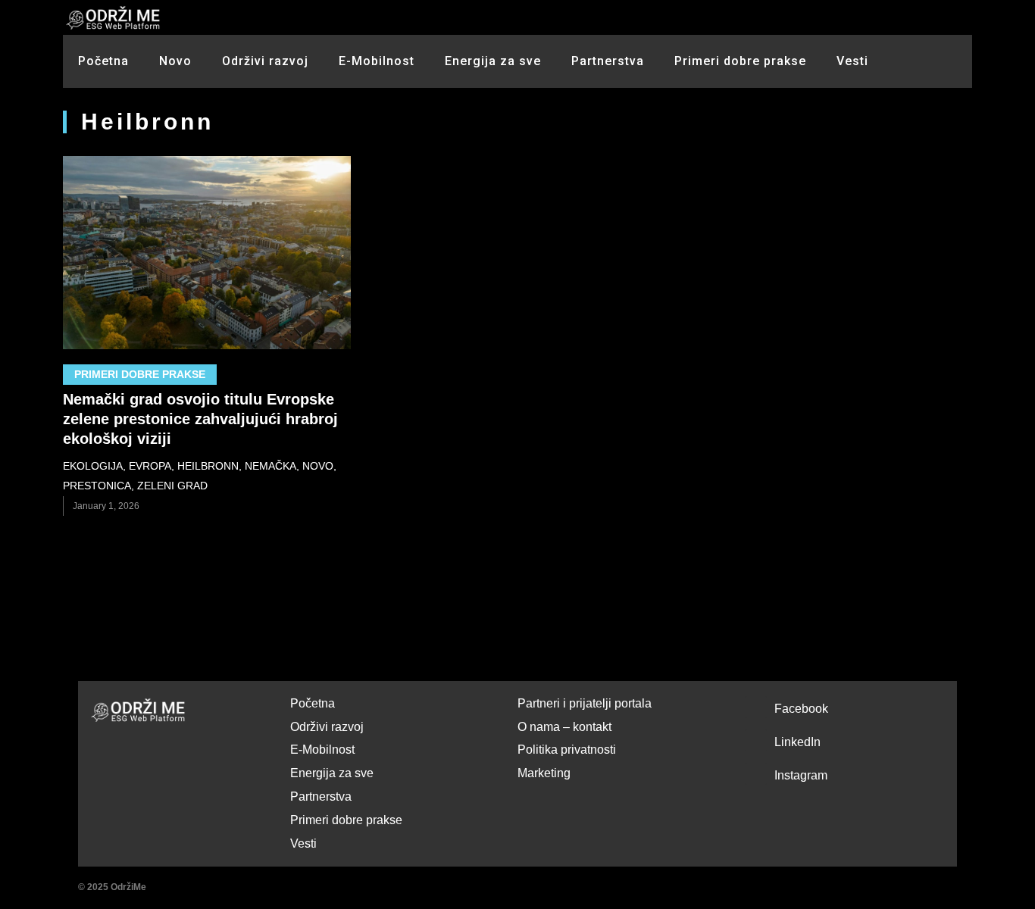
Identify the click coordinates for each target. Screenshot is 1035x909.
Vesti (852, 61)
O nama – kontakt (564, 726)
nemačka (270, 466)
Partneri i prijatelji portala (585, 703)
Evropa (150, 466)
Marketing (544, 773)
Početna (103, 61)
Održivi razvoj (265, 61)
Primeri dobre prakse (740, 61)
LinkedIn (797, 742)
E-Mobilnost (376, 61)
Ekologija (93, 466)
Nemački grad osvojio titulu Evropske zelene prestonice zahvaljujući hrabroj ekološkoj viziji (200, 419)
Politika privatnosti (567, 749)
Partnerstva (607, 61)
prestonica (97, 485)
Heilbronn (208, 466)
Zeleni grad (172, 485)
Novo (175, 61)
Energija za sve (493, 61)
